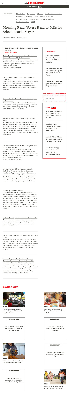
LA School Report (34, 3)
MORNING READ (8, 14)
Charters (40, 14)
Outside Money (33, 19)
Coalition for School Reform (53, 14)
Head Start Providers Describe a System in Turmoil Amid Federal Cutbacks (53, 59)
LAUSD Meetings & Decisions (43, 16)
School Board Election (47, 19)
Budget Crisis (31, 14)
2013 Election (20, 14)
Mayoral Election (21, 19)
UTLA (33, 22)
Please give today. (11, 52)
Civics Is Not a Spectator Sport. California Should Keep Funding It (54, 83)
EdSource (12, 159)
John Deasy (28, 16)
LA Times (19, 159)
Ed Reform (19, 16)
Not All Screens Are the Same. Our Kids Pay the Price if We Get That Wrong (54, 72)
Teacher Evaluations (22, 22)
